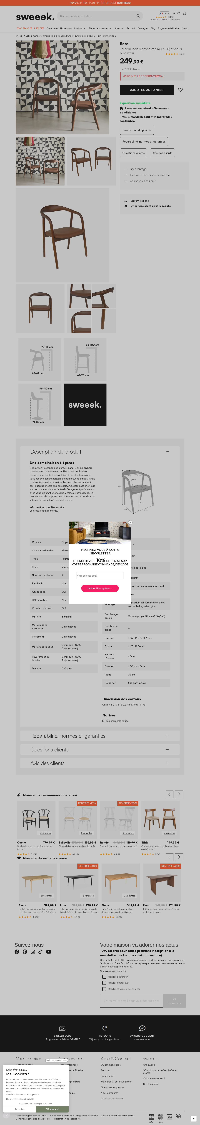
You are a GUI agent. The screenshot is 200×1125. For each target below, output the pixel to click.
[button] (6, 1115)
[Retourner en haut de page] (194, 1119)
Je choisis (19, 1109)
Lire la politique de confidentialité (20, 1099)
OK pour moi (52, 1109)
